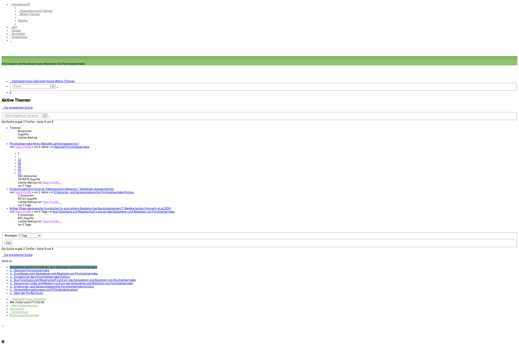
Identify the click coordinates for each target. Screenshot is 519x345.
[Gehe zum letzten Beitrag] (60, 182)
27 (19, 172)
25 (19, 166)
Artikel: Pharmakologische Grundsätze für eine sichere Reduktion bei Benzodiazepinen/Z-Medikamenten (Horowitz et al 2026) (90, 208)
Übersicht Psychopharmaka (71, 147)
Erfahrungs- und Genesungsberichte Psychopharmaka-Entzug (94, 192)
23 (19, 159)
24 (19, 163)
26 (19, 169)
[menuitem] (35, 11)
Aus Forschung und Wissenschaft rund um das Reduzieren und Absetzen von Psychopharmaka (114, 211)
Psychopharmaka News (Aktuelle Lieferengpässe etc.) (44, 143)
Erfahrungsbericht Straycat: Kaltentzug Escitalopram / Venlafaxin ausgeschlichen (62, 189)
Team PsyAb (23, 147)
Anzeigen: (11, 235)
